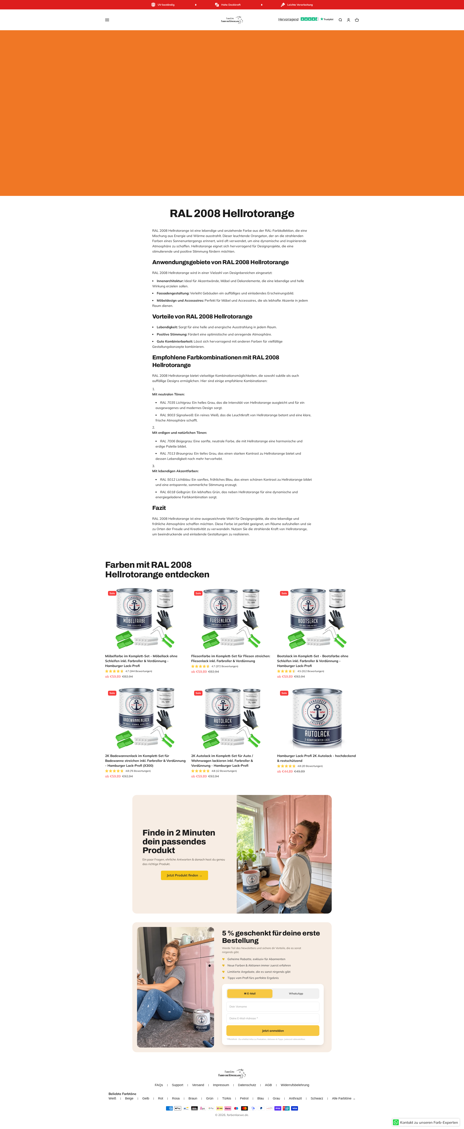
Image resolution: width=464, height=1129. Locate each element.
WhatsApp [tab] (296, 993)
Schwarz (317, 1098)
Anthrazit (295, 1098)
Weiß (112, 1098)
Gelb (145, 1098)
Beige (129, 1098)
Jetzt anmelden (273, 1031)
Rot (160, 1098)
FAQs (159, 1085)
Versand (198, 1085)
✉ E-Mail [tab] (250, 993)
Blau (260, 1098)
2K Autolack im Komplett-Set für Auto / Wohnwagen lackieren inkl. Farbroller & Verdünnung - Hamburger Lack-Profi (222, 761)
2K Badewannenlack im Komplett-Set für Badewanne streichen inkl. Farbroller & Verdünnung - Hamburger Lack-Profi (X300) (145, 761)
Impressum (221, 1085)
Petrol (244, 1098)
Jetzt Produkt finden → (184, 875)
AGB (268, 1085)
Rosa (176, 1098)
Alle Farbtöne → (344, 1098)
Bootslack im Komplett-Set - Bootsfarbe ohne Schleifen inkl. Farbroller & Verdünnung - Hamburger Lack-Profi (312, 661)
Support (177, 1085)
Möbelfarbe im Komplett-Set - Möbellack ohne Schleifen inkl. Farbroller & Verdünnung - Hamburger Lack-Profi (141, 661)
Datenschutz (247, 1085)
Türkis (226, 1098)
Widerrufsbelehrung (295, 1085)
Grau (276, 1098)
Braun (192, 1098)
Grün (209, 1098)
